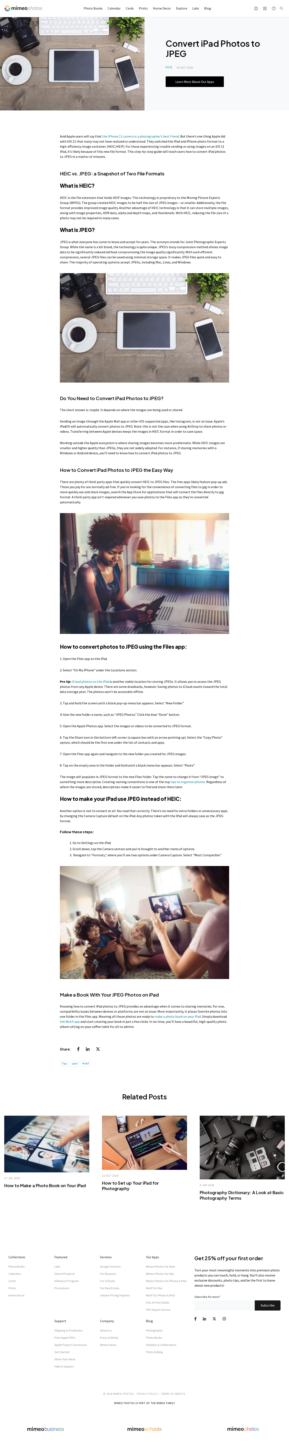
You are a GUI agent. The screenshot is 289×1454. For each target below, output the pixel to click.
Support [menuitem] (60, 1321)
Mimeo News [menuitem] (108, 1345)
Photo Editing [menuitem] (154, 1352)
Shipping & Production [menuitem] (68, 1330)
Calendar (114, 8)
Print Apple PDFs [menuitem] (65, 1338)
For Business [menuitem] (108, 1274)
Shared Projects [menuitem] (64, 1274)
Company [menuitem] (107, 1321)
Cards (130, 8)
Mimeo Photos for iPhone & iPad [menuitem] (166, 1281)
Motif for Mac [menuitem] (154, 1288)
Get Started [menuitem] (61, 1352)
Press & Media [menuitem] (109, 1338)
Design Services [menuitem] (110, 1266)
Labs (195, 8)
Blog (207, 8)
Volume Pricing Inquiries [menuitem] (115, 1295)
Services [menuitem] (106, 1257)
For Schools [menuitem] (107, 1281)
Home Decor (162, 8)
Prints (143, 8)
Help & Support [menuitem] (64, 1366)
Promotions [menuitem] (61, 1288)
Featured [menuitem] (60, 1257)
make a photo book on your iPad (177, 1016)
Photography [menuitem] (154, 1330)
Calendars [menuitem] (14, 1274)
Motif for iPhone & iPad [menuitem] (160, 1295)
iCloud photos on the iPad (90, 681)
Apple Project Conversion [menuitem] (70, 1345)
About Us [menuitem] (106, 1330)
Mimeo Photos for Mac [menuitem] (160, 1274)
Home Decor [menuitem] (16, 1295)
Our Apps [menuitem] (152, 1257)
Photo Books (93, 8)
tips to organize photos (188, 782)
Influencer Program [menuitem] (66, 1281)
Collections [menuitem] (16, 1257)
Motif (86, 1063)
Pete (169, 67)
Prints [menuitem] (12, 1288)
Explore (181, 8)
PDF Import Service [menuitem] (158, 1310)
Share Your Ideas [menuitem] (65, 1359)
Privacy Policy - (148, 1393)
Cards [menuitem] (12, 1281)
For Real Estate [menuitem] (109, 1288)
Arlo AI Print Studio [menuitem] (157, 1302)
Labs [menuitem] (57, 1266)
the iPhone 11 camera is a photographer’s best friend (140, 136)
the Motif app (70, 1021)
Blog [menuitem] (149, 1321)
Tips (64, 1063)
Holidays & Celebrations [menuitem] (161, 1345)
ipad (74, 1063)
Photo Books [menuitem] (16, 1266)
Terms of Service (173, 1393)
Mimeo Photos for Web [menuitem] (160, 1266)
